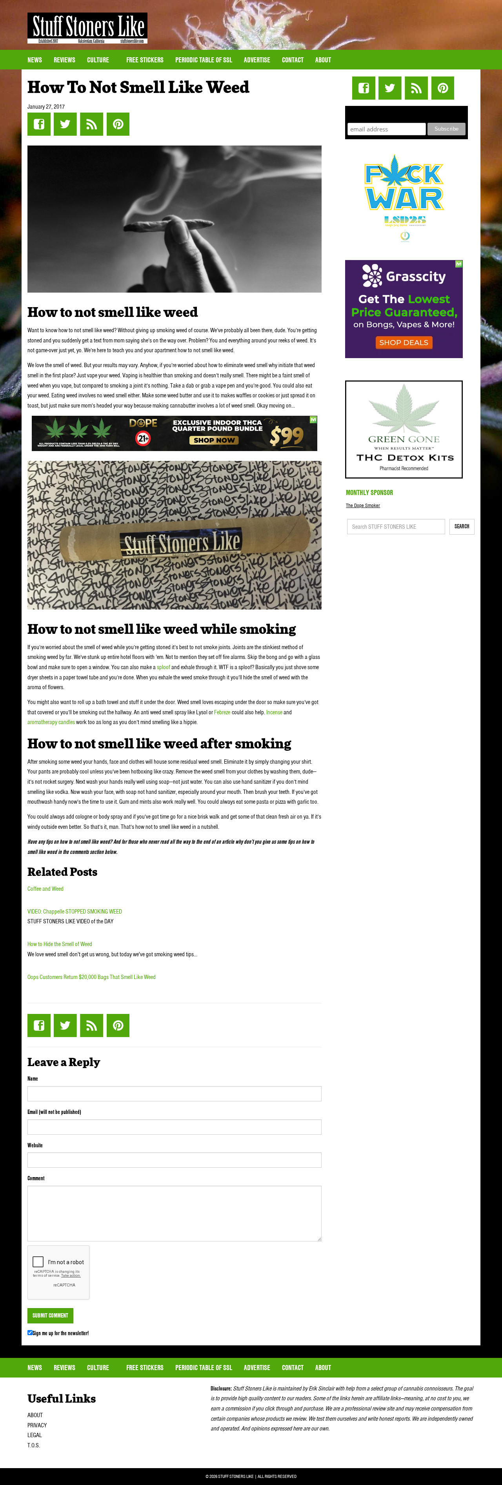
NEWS (34, 60)
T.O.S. (33, 1445)
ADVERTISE (257, 60)
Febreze (222, 712)
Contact (293, 60)
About (323, 60)
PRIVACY (37, 1425)
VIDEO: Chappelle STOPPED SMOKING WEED (74, 911)
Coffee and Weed (45, 889)
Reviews (64, 60)
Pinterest (117, 124)
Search (462, 526)
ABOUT (35, 1415)
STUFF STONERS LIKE (87, 28)
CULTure (99, 60)
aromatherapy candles (51, 722)
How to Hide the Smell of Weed (59, 944)
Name (32, 1079)
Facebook (39, 124)
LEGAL (34, 1435)
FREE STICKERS (145, 60)
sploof (164, 667)
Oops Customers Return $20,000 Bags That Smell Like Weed (91, 977)
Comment (35, 1178)
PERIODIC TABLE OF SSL (203, 60)
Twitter (65, 124)
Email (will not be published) (54, 1112)
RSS (91, 124)
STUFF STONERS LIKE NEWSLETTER (406, 113)
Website (35, 1145)
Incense (274, 712)
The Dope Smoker (363, 505)
